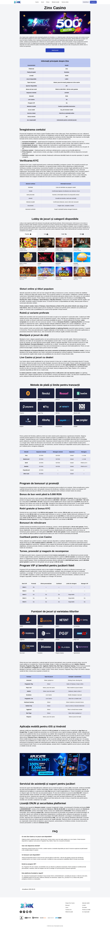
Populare (27, 234)
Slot (81, 234)
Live (45, 234)
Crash (62, 234)
